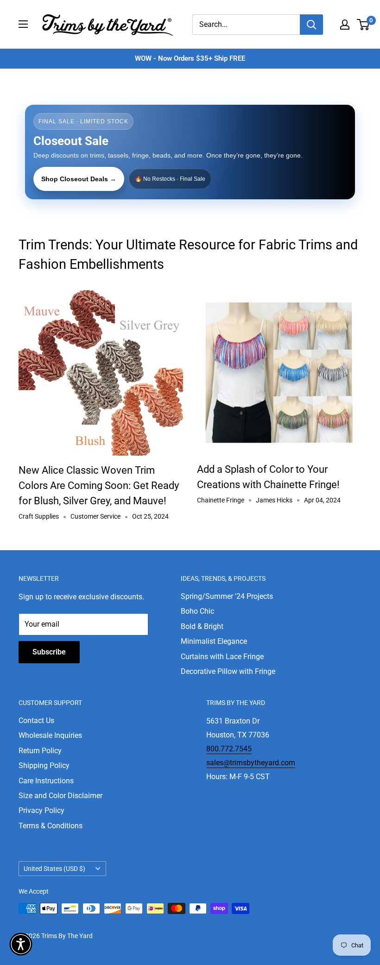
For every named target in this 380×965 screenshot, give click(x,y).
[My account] (344, 24)
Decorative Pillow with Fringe (228, 671)
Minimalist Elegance (214, 641)
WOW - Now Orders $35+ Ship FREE (190, 58)
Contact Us (36, 720)
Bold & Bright (202, 626)
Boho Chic (197, 611)
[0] (363, 24)
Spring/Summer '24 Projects (227, 596)
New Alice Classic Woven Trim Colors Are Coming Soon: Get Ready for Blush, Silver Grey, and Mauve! (99, 485)
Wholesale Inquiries (50, 735)
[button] (20, 944)
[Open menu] (23, 24)
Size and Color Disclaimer (60, 795)
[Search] (311, 24)
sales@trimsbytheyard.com (250, 762)
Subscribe (49, 652)
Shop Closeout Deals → (78, 179)
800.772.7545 (229, 748)
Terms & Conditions (50, 825)
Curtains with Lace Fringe (222, 656)
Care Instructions (46, 780)
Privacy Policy (41, 810)
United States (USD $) (54, 868)
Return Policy (40, 750)
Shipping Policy (44, 765)
